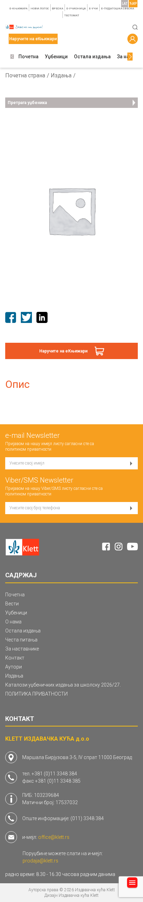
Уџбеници (56, 56)
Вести (12, 603)
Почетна (28, 56)
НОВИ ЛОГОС (40, 8)
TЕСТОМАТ (71, 15)
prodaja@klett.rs (40, 860)
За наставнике (22, 649)
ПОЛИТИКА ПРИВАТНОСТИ (36, 694)
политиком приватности (28, 449)
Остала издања (92, 56)
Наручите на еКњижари (63, 351)
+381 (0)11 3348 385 (58, 781)
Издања (61, 75)
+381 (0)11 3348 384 (54, 773)
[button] (12, 56)
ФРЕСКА (57, 8)
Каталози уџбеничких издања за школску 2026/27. (63, 685)
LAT (124, 4)
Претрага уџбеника (27, 102)
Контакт (14, 658)
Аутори (13, 667)
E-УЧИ (93, 8)
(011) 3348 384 (87, 818)
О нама (13, 621)
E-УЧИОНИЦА (76, 8)
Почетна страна (25, 75)
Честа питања (21, 640)
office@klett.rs (53, 837)
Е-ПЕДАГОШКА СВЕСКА (117, 8)
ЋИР (133, 4)
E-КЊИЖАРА (18, 8)
